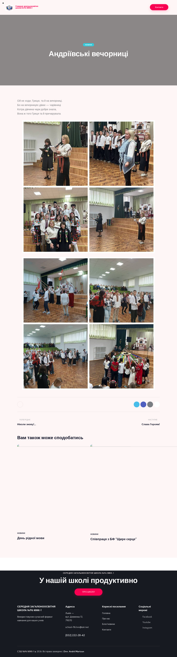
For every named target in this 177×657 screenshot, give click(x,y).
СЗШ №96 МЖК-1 (25, 651)
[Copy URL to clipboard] (157, 404)
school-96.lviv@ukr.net (77, 627)
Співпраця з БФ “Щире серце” (113, 539)
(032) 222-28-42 (75, 635)
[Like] (20, 404)
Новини (88, 45)
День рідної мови (30, 538)
